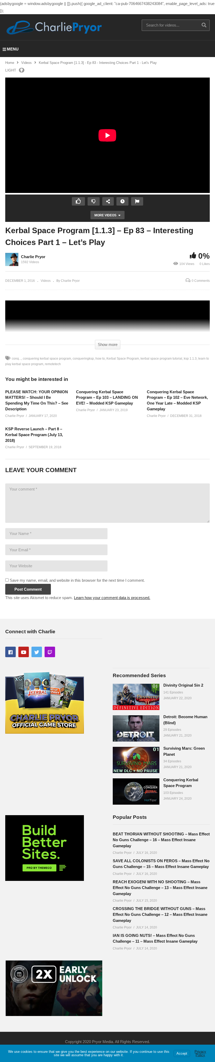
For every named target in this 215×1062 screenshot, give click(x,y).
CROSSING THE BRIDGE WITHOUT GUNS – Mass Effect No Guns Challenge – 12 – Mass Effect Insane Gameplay (160, 914)
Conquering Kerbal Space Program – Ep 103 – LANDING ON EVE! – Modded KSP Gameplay (107, 398)
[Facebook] (10, 652)
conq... (16, 358)
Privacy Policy (200, 1053)
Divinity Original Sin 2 (183, 685)
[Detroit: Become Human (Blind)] (136, 728)
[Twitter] (36, 652)
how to (100, 358)
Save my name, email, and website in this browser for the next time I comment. (77, 580)
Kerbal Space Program (122, 358)
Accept (181, 1053)
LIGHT (10, 70)
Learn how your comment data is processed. (112, 597)
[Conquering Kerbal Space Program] (136, 791)
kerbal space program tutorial (161, 358)
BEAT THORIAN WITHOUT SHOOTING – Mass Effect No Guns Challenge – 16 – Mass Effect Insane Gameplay (161, 840)
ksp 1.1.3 (190, 358)
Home (9, 63)
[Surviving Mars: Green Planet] (136, 760)
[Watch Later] (122, 201)
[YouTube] (23, 652)
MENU (13, 49)
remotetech (53, 364)
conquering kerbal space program (47, 358)
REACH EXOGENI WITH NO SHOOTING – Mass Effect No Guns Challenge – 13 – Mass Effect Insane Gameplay (160, 888)
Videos (26, 63)
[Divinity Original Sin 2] (136, 697)
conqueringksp (83, 358)
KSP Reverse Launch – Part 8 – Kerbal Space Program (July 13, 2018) (34, 435)
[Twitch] (50, 652)
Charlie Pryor (33, 256)
